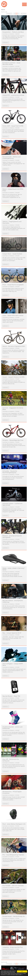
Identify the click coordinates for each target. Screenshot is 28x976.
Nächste (24, 13)
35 (14, 13)
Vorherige (8, 13)
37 (18, 13)
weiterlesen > (6, 42)
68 (21, 13)
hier (22, 974)
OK (22, 971)
